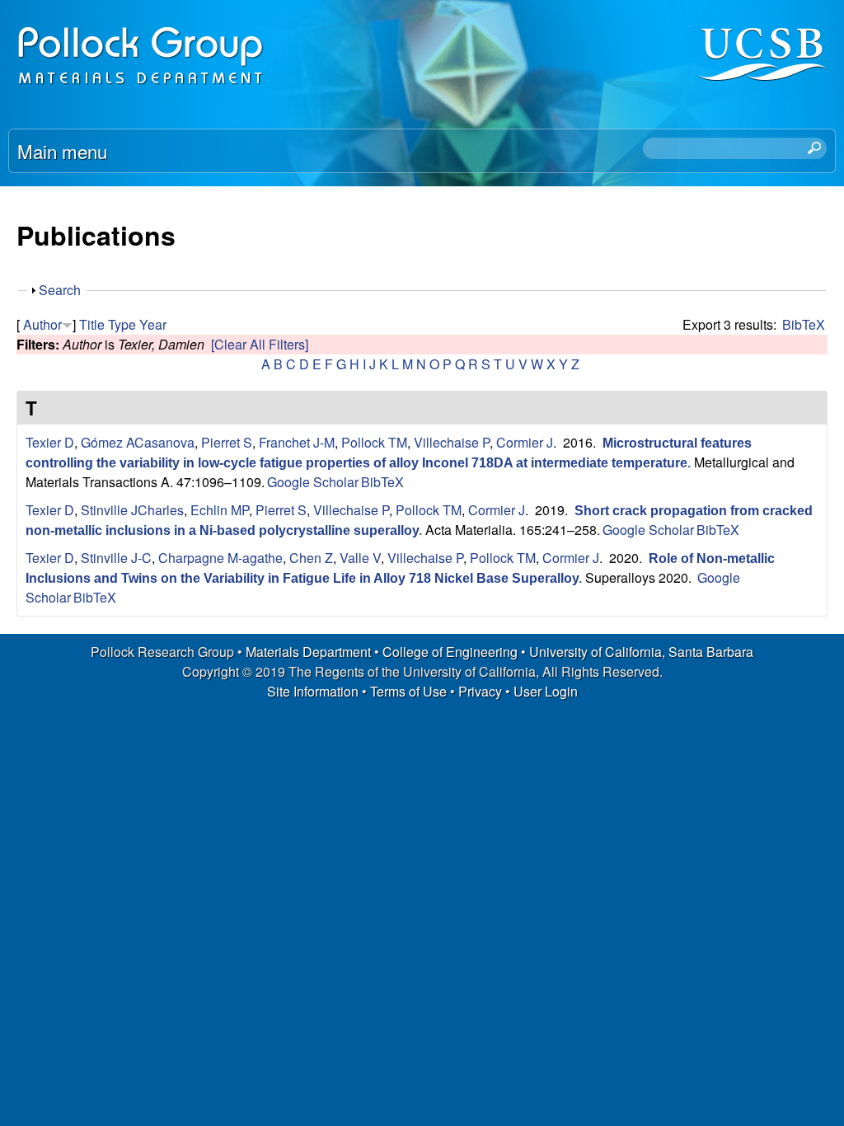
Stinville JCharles (132, 509)
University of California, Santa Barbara (641, 651)
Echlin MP (219, 509)
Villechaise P (452, 442)
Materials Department (308, 651)
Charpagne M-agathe (220, 557)
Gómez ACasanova (138, 442)
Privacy (480, 691)
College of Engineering (450, 651)
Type (122, 324)
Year (152, 324)
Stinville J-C (116, 557)
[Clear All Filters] (259, 344)
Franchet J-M (297, 442)
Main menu (62, 151)
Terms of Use (408, 691)
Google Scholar (313, 481)
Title (92, 324)
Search (60, 289)
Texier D (50, 442)
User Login (545, 691)
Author (42, 324)
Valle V (360, 557)
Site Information (313, 691)
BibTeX (803, 324)
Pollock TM (374, 442)
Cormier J (524, 442)
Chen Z (311, 557)
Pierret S (226, 442)
